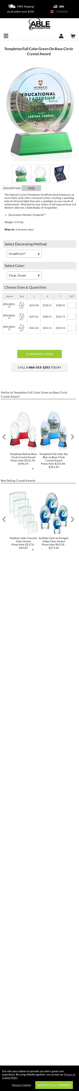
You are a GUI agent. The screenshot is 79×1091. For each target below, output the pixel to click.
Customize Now (39, 354)
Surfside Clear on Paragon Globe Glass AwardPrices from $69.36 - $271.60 (54, 542)
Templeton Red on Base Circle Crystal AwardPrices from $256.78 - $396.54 (23, 458)
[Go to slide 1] (33, 469)
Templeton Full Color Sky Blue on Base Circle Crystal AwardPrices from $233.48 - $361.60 (53, 460)
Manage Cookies (21, 1085)
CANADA (61, 11)
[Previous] (4, 436)
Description (12, 188)
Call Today (39, 367)
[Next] (72, 436)
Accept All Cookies (54, 1085)
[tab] (12, 188)
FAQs (31, 188)
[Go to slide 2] (42, 469)
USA (61, 6)
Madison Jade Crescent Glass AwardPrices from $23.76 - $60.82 (23, 542)
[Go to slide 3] (51, 469)
